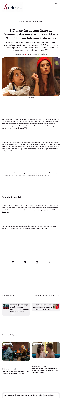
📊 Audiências (42, 54)
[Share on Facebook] (25, 262)
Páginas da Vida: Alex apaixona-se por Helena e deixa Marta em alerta (16, 372)
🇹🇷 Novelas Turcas (31, 54)
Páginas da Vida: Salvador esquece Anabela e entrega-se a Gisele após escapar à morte (45, 370)
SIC (23, 54)
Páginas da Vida (7, 344)
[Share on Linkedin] (37, 262)
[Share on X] (13, 262)
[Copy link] (49, 262)
